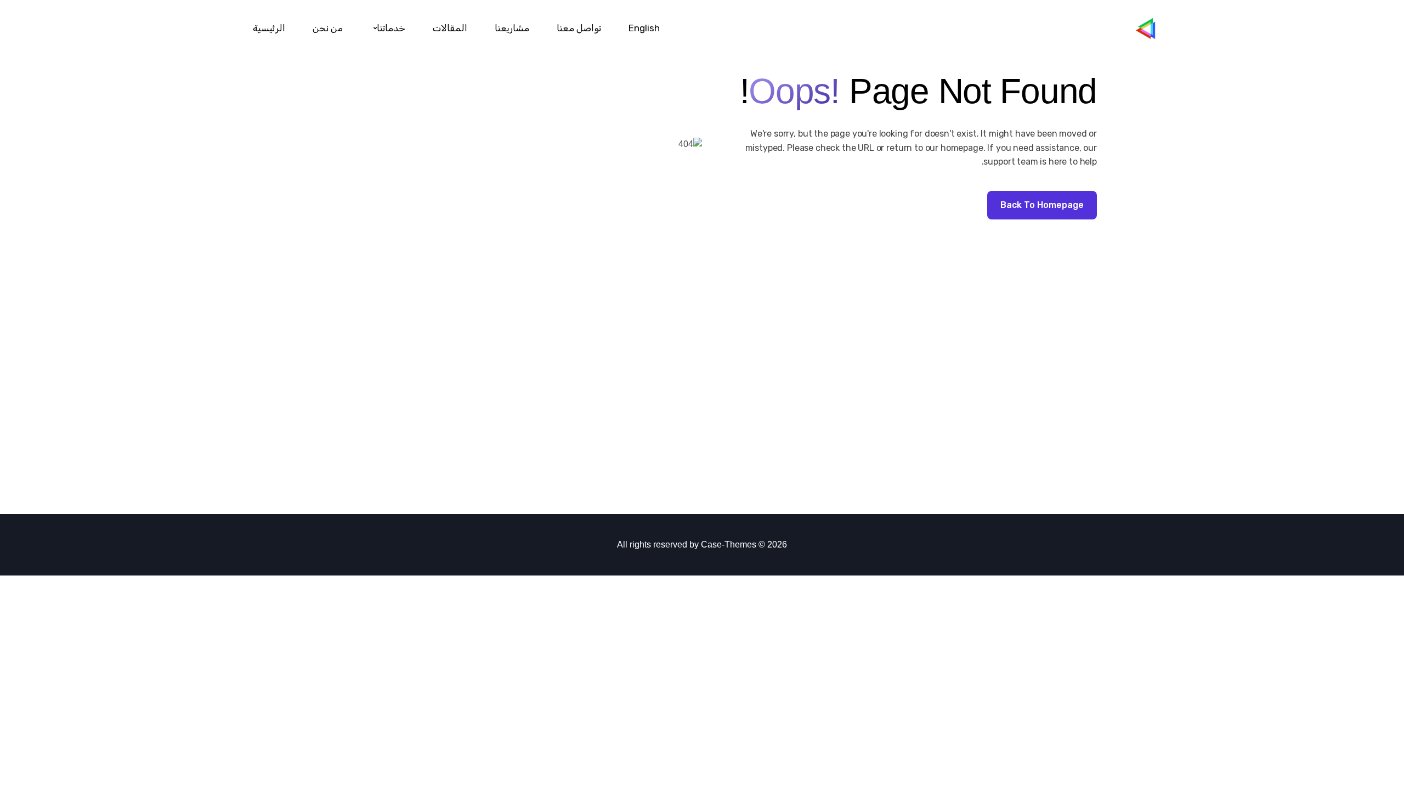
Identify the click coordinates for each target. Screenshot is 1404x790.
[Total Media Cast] (1154, 28)
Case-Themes (728, 544)
